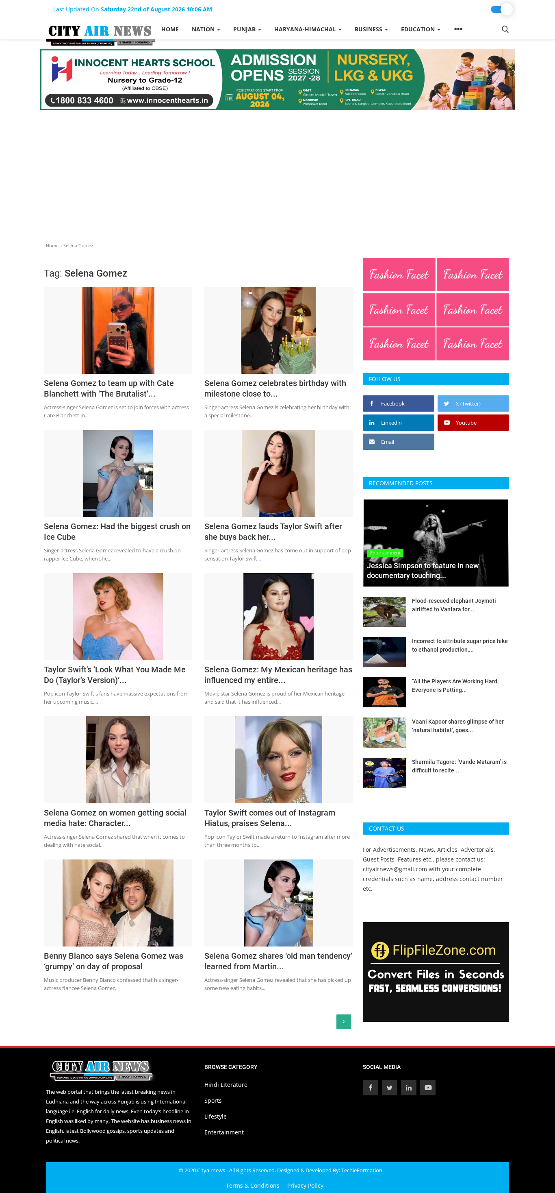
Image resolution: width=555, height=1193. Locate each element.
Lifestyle (215, 1116)
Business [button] (369, 29)
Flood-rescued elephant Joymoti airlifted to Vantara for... (454, 605)
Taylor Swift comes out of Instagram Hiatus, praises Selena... (269, 818)
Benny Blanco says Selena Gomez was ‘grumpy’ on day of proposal (113, 961)
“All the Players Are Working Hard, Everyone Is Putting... (455, 685)
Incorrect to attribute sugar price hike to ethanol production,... (460, 645)
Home (170, 29)
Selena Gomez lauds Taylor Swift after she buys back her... (273, 531)
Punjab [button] (245, 29)
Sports (213, 1100)
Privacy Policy (305, 1185)
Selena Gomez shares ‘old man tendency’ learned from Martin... (278, 961)
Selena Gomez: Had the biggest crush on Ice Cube (117, 531)
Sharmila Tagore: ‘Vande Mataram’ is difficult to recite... (459, 766)
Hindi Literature (225, 1084)
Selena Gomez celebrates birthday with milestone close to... (275, 388)
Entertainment (224, 1132)
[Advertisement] (277, 171)
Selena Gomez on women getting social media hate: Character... (115, 818)
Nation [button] (204, 29)
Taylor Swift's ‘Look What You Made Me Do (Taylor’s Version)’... (115, 675)
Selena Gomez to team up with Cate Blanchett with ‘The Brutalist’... (109, 388)
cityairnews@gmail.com (395, 869)
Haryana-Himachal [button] (306, 29)
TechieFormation (361, 1170)
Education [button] (418, 29)
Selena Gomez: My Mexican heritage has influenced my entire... (278, 675)
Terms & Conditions (253, 1185)
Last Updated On (132, 9)
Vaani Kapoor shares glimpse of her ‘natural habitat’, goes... (458, 725)
